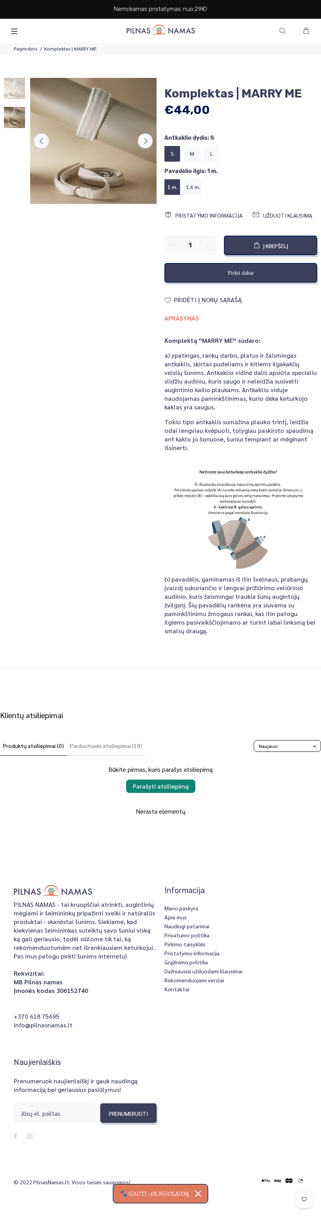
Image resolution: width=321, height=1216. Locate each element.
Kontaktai (176, 989)
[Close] (198, 1194)
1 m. (172, 186)
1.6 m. (193, 186)
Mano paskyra (181, 908)
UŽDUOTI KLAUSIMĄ (287, 215)
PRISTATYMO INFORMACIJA (209, 215)
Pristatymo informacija (192, 953)
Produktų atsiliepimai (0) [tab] (33, 745)
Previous (41, 140)
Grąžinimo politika (186, 962)
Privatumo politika (186, 935)
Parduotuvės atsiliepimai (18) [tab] (106, 745)
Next (145, 140)
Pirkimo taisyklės (185, 944)
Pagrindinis (26, 48)
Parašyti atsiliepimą (161, 786)
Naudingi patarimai (186, 926)
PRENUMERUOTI (128, 1113)
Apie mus (175, 917)
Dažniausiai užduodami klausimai (203, 971)
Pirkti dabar (241, 273)
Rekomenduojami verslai (194, 980)
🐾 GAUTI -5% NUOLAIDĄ (154, 1193)
